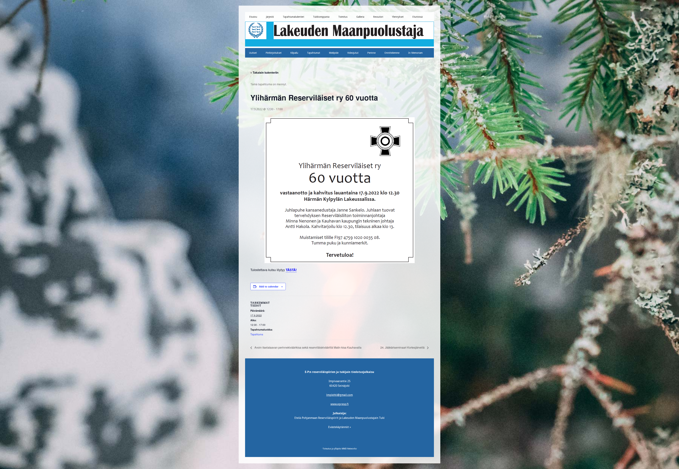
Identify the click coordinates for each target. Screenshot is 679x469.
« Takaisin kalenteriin (264, 72)
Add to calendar (268, 286)
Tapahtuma (256, 334)
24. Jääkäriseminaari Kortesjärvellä (402, 347)
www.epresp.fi (339, 404)
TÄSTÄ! (291, 270)
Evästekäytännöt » (339, 427)
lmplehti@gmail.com (339, 395)
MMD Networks (349, 448)
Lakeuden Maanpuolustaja (339, 33)
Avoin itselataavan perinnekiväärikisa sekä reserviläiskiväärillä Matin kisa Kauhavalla (307, 347)
